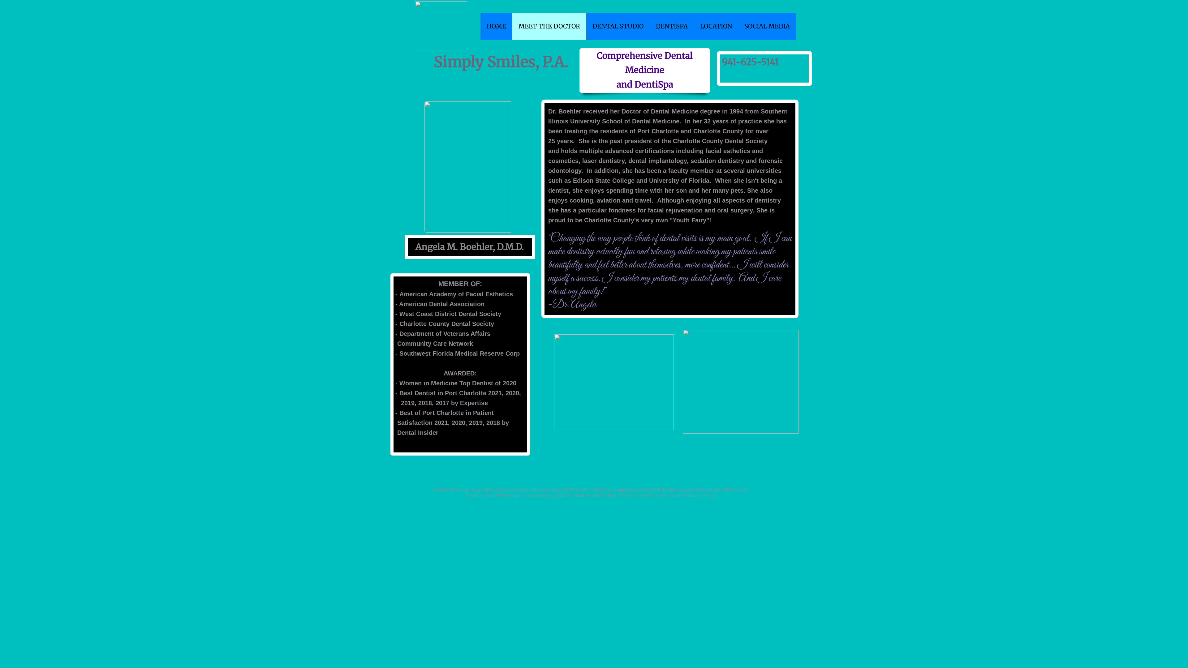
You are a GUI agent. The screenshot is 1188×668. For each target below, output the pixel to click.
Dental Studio (618, 26)
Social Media (767, 26)
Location (716, 26)
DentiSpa (672, 26)
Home (496, 26)
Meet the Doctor (549, 26)
